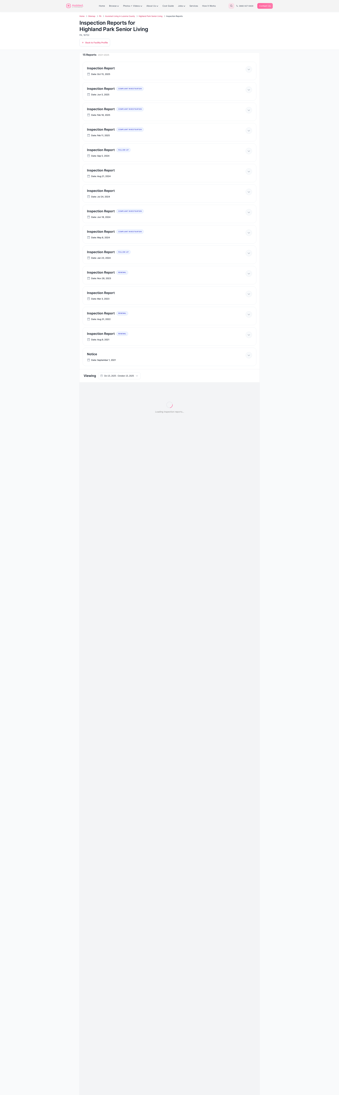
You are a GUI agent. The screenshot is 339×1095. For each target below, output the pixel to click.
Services (193, 6)
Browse (113, 6)
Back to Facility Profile (96, 42)
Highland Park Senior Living (150, 16)
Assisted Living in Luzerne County (120, 16)
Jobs (180, 6)
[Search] (231, 5)
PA (100, 16)
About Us (151, 6)
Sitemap (91, 16)
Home (102, 6)
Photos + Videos (131, 6)
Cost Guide (168, 6)
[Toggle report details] (249, 69)
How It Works (209, 6)
